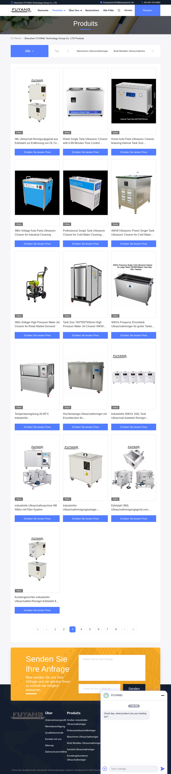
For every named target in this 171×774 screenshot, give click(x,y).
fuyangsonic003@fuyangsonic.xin (118, 2)
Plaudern (147, 10)
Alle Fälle (108, 10)
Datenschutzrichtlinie (56, 751)
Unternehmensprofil (55, 720)
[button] (68, 51)
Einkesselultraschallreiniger (81, 730)
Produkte (57, 10)
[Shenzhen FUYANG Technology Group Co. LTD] (21, 10)
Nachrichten (92, 10)
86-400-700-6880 (152, 2)
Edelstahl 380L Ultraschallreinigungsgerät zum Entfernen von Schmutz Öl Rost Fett (132, 509)
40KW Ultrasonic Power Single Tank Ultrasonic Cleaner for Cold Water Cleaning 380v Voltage (132, 234)
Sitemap (49, 745)
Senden (134, 689)
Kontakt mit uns (53, 739)
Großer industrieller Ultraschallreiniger (77, 722)
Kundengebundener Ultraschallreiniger (77, 757)
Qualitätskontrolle (54, 732)
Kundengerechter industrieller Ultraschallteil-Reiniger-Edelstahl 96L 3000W (37, 601)
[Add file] (105, 768)
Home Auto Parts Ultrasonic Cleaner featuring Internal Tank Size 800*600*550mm (132, 143)
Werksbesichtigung (55, 726)
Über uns (74, 10)
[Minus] (163, 695)
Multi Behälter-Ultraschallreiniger (131, 51)
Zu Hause (16, 38)
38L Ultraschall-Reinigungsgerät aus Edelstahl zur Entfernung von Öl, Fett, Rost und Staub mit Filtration (37, 143)
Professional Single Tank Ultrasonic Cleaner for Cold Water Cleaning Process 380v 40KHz (84, 234)
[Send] (162, 768)
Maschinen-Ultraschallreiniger (92, 51)
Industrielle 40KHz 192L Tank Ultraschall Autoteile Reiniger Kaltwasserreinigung (128, 417)
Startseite (43, 10)
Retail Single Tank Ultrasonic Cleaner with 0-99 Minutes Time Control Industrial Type (85, 143)
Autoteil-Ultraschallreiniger (81, 749)
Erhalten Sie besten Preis (37, 152)
